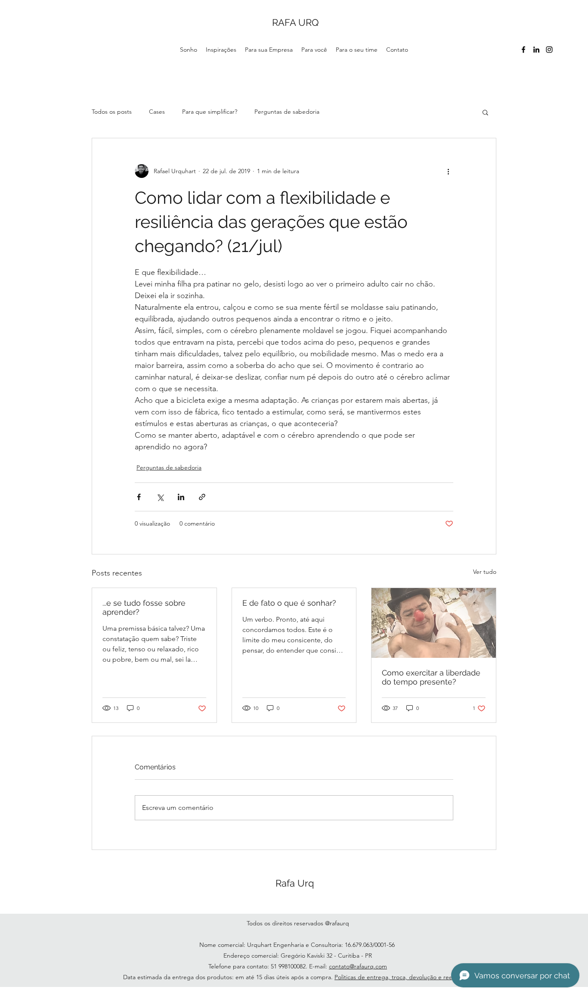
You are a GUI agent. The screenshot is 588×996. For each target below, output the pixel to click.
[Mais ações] (448, 171)
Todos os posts (112, 111)
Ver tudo (484, 572)
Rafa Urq (294, 883)
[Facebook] (523, 49)
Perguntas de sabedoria (286, 111)
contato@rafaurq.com (358, 966)
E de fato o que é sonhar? (289, 602)
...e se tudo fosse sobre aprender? (144, 607)
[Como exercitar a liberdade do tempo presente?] (433, 623)
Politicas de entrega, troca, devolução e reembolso (403, 977)
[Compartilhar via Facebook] (139, 497)
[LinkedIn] (536, 49)
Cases (157, 111)
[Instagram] (549, 49)
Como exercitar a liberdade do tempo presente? (431, 677)
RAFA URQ (295, 22)
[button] (485, 112)
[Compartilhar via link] (202, 497)
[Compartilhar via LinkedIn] (181, 497)
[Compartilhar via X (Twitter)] (160, 497)
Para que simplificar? (209, 111)
